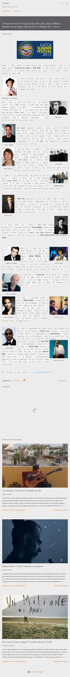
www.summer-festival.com (43, 372)
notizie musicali (16, 380)
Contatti (17, 11)
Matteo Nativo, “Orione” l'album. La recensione (22, 566)
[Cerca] (62, 3)
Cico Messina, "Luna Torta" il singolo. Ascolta (21, 490)
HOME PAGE (6, 11)
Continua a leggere (61, 510)
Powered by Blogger (36, 672)
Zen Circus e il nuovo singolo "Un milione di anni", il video (27, 641)
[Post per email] (24, 380)
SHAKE (5, 3)
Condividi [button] (62, 380)
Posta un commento (18, 510)
